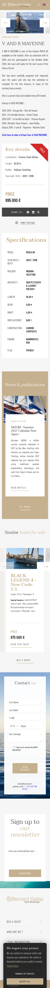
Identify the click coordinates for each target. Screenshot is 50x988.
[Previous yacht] (7, 600)
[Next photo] (44, 23)
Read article (18, 487)
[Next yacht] (43, 600)
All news (25, 506)
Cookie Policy (13, 965)
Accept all (25, 981)
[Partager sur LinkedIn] (33, 212)
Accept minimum (14, 985)
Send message (25, 768)
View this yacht (20, 644)
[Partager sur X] (38, 212)
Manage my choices (25, 973)
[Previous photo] (5, 23)
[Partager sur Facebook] (28, 212)
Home (4, 14)
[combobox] (9, 726)
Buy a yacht (13, 16)
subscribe (25, 873)
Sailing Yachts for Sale (26, 16)
